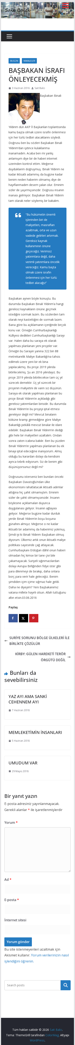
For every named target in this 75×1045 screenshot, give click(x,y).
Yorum (11, 822)
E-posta (11, 900)
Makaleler (29, 60)
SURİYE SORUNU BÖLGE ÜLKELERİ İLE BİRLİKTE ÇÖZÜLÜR (39, 641)
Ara (65, 985)
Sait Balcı (40, 88)
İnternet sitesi (15, 920)
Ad (7, 879)
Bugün (14, 60)
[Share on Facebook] (13, 618)
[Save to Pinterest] (33, 618)
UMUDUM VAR (23, 763)
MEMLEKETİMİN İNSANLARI (35, 732)
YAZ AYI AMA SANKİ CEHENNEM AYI (28, 699)
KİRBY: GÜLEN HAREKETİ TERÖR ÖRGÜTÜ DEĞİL (40, 657)
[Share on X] (23, 618)
